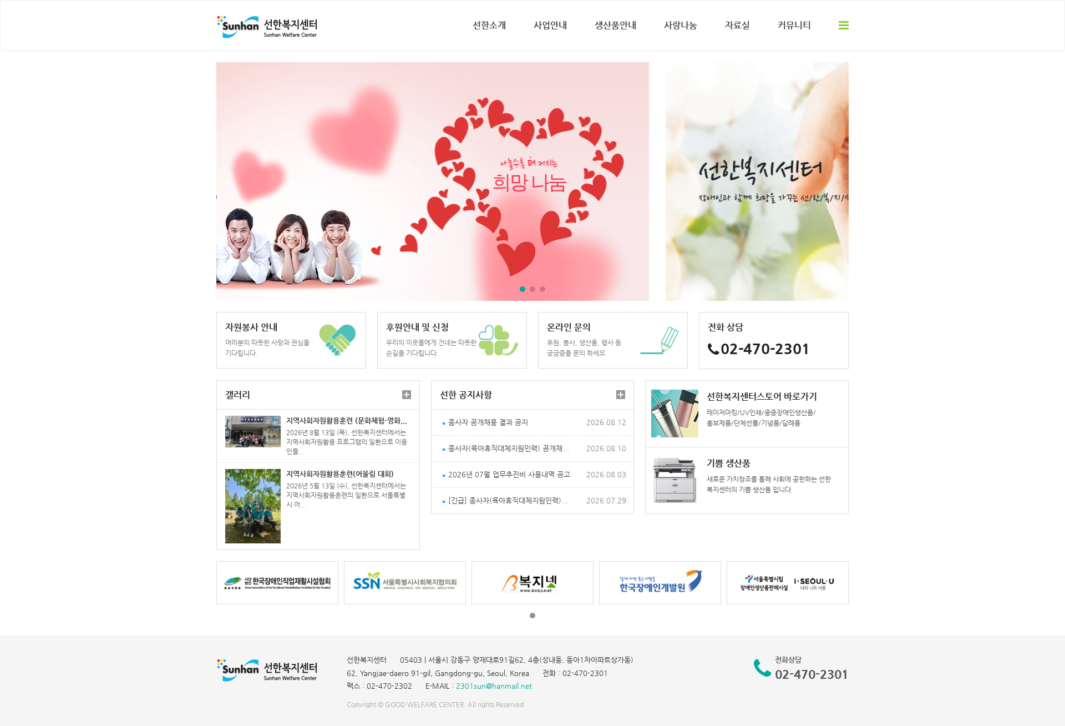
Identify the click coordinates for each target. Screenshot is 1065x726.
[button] (522, 289)
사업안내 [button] (550, 25)
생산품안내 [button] (615, 25)
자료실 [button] (737, 25)
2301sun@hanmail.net (494, 686)
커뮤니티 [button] (794, 25)
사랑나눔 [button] (680, 25)
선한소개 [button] (489, 25)
